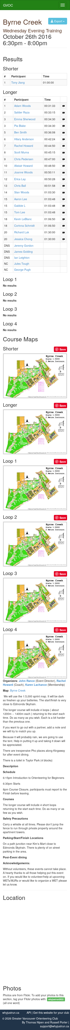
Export (58, 21)
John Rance (27, 681)
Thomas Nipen (35, 1022)
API (29, 1012)
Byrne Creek (17, 690)
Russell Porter (58, 1022)
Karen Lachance (36, 685)
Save (63, 349)
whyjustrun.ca (10, 1012)
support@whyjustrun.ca (54, 1026)
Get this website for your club (51, 1012)
